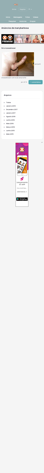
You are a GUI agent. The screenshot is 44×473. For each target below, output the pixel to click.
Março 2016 (10, 127)
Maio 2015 (9, 134)
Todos (8, 102)
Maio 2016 (10, 123)
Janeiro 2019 (11, 106)
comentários (35, 82)
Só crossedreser (8, 48)
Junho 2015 (10, 131)
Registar (23, 9)
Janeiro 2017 (10, 113)
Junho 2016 (10, 120)
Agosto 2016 (10, 116)
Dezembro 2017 (12, 109)
